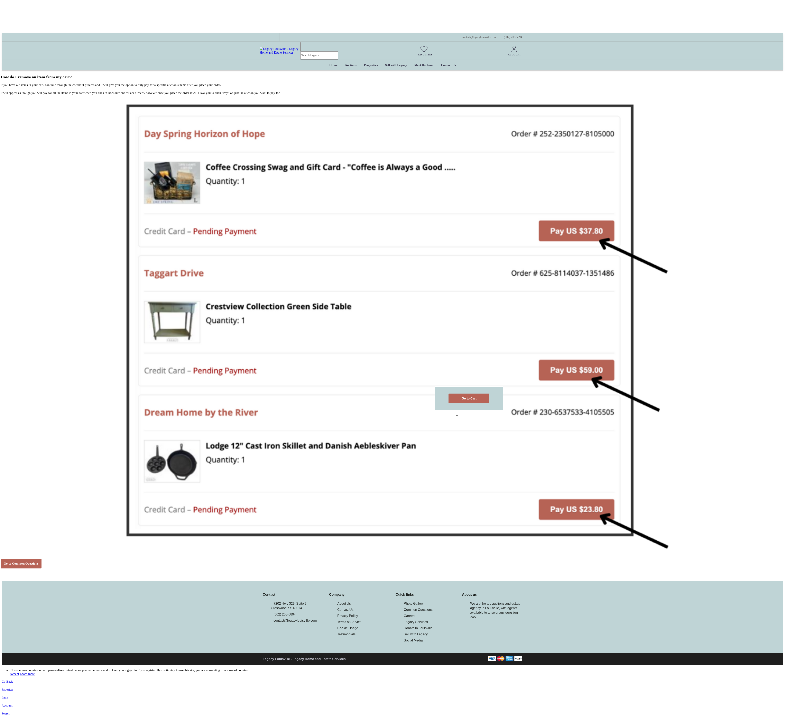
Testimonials (346, 634)
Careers (409, 616)
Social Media (413, 640)
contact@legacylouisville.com (295, 620)
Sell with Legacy (416, 634)
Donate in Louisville (418, 628)
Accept (14, 674)
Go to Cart (469, 398)
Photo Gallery (414, 603)
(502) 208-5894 (513, 37)
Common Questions (418, 609)
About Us (344, 603)
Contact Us (345, 609)
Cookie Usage (347, 628)
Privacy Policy (347, 616)
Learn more (27, 674)
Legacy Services (416, 622)
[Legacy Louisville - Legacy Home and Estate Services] (280, 52)
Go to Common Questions (21, 563)
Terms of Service (349, 622)
